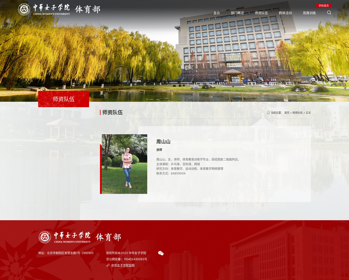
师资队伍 (261, 13)
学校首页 (324, 5)
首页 (216, 13)
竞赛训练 (309, 13)
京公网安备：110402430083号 (126, 259)
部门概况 (237, 13)
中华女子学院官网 (123, 265)
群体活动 (285, 13)
